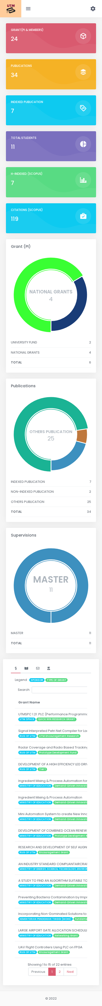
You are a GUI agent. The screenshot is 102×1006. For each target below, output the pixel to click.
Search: (24, 689)
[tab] (16, 668)
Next (70, 971)
